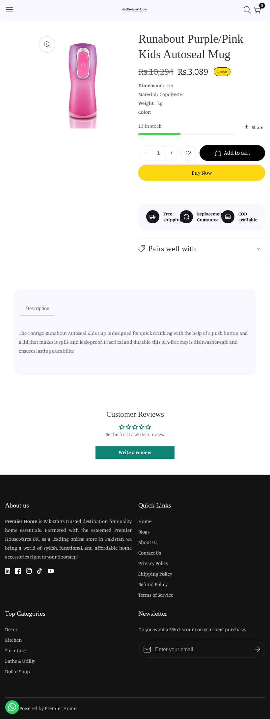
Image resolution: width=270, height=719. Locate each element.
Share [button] (257, 127)
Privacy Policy (153, 563)
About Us (147, 542)
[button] (201, 249)
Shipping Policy (155, 574)
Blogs (143, 532)
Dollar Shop (17, 671)
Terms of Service (155, 595)
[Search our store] (249, 10)
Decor (11, 629)
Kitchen (13, 640)
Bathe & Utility (20, 661)
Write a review (135, 452)
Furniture (15, 650)
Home (144, 521)
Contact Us (149, 553)
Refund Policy (153, 584)
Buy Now (202, 172)
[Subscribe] (257, 649)
